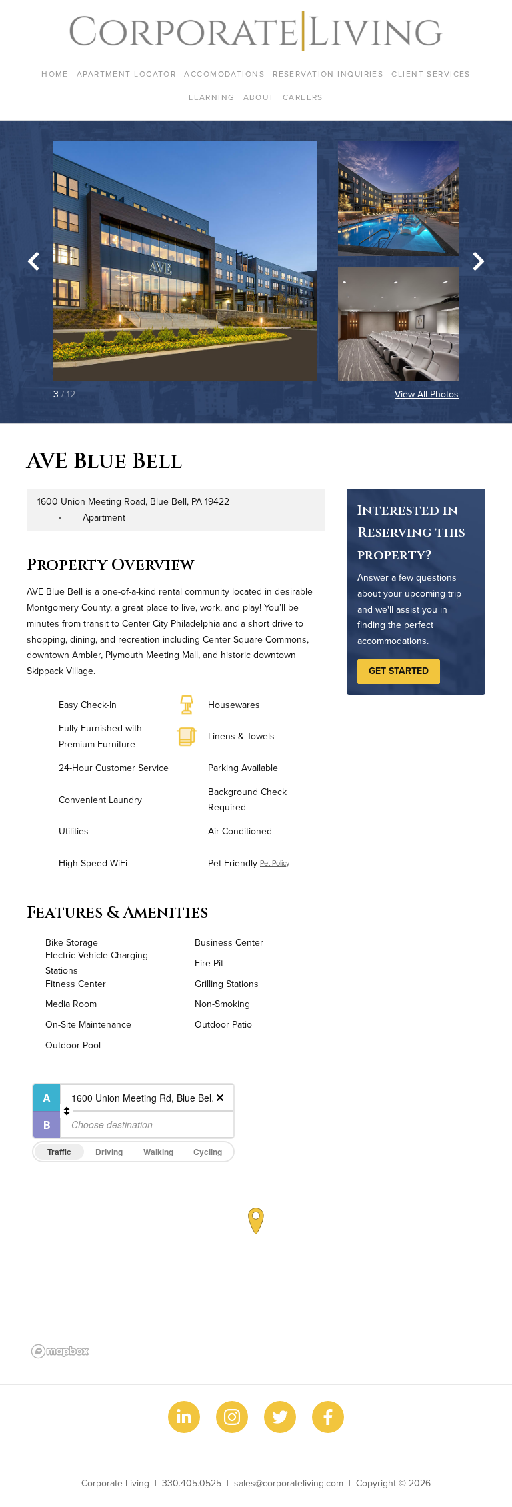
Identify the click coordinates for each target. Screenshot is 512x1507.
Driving (109, 1152)
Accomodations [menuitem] (224, 73)
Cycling (207, 1152)
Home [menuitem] (55, 73)
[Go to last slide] (33, 261)
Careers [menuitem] (303, 97)
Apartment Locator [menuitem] (126, 73)
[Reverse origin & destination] (66, 1111)
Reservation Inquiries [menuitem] (328, 73)
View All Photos (427, 394)
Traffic (59, 1152)
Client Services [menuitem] (431, 73)
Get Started (399, 670)
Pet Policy (274, 863)
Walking (158, 1152)
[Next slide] (478, 261)
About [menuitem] (259, 97)
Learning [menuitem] (212, 97)
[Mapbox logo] (60, 1351)
